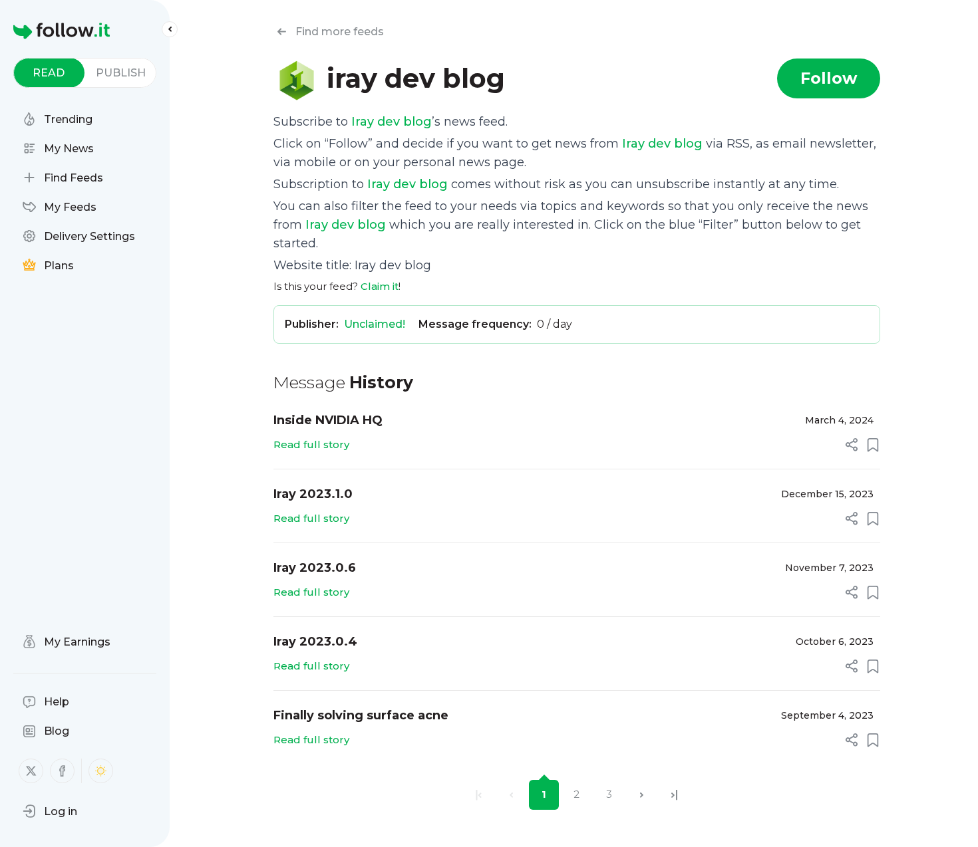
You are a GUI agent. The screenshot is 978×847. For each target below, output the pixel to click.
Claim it (380, 286)
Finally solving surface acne (360, 715)
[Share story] (851, 444)
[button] (49, 811)
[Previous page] (511, 795)
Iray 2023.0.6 (314, 567)
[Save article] (873, 444)
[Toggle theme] (100, 771)
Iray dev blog (391, 121)
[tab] (48, 73)
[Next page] (642, 795)
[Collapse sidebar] (170, 29)
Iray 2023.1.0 (313, 494)
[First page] (479, 795)
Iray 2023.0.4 (315, 641)
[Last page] (674, 795)
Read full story (311, 444)
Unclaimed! (374, 324)
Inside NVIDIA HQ (328, 420)
